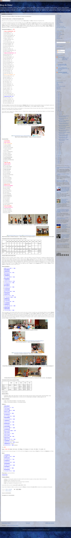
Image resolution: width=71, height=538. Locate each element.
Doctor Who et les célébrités (62, 65)
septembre (61, 142)
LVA (57, 83)
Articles (59, 50)
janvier (60, 153)
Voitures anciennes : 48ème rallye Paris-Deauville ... (63, 137)
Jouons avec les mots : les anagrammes (63, 119)
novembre (60, 113)
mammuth (40, 529)
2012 (59, 157)
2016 (59, 107)
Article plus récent (6, 523)
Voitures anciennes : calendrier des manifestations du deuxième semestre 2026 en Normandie (65, 226)
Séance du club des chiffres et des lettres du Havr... (63, 116)
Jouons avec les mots (60, 26)
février (60, 152)
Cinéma (58, 23)
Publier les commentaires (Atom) (12, 525)
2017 (59, 106)
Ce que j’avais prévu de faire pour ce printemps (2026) (65, 59)
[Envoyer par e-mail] (16, 489)
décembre (60, 111)
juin (59, 146)
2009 (59, 161)
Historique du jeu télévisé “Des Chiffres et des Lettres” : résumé (62, 181)
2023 (59, 97)
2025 (59, 94)
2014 (59, 110)
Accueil (28, 523)
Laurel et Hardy (59, 34)
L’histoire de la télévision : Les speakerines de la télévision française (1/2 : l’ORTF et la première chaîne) (65, 236)
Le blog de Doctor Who (62, 64)
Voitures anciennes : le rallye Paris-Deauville (63, 140)
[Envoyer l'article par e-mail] (14, 489)
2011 (59, 158)
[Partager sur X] (18, 489)
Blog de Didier (6, 5)
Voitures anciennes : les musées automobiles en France (62, 218)
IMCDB (58, 84)
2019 (59, 103)
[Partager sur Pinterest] (20, 489)
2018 (59, 104)
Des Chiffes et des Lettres (61, 27)
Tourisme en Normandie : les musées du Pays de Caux (63, 123)
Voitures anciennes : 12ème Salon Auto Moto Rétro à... (63, 135)
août (59, 143)
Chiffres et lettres (8, 490)
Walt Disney (59, 38)
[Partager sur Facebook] (19, 489)
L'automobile (59, 15)
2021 (59, 100)
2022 (59, 98)
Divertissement (59, 31)
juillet (60, 145)
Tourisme (58, 19)
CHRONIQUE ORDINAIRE (62, 72)
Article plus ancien (49, 523)
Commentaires (60, 52)
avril (59, 149)
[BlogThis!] (17, 489)
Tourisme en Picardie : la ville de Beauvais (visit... (64, 133)
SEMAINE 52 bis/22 (65, 73)
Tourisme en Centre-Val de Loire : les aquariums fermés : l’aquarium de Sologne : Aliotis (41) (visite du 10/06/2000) (63, 211)
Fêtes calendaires (60, 22)
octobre (60, 114)
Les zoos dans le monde (61, 86)
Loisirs (58, 35)
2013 (59, 155)
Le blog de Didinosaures (62, 67)
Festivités (58, 18)
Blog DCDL (58, 87)
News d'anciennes (60, 82)
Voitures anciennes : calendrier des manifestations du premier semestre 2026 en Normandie (65, 201)
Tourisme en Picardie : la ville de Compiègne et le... (64, 128)
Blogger (48, 529)
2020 (59, 101)
